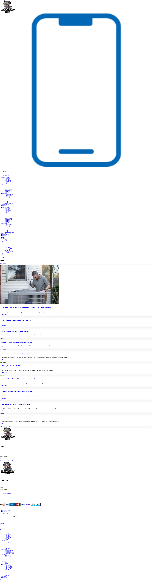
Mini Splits (4, 198)
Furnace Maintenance (9, 189)
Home (3, 237)
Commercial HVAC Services (7, 203)
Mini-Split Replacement (9, 201)
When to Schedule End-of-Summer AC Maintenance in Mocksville (17, 417)
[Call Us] (2, 520)
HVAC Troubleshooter (9, 251)
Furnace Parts (7, 191)
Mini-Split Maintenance (9, 202)
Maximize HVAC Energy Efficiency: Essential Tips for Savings (16, 342)
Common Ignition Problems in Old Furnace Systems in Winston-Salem (18, 378)
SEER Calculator (8, 250)
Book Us (2, 529)
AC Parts (6, 183)
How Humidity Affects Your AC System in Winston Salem (15, 404)
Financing (4, 205)
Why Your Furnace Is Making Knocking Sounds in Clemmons (16, 391)
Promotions (4, 253)
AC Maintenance (8, 181)
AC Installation (8, 178)
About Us (4, 238)
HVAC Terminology (9, 248)
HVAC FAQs (7, 249)
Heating (3, 184)
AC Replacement (8, 180)
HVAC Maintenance (9, 245)
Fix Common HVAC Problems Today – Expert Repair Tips (16, 320)
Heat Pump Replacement (9, 196)
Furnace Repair (8, 187)
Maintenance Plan (5, 204)
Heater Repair (7, 192)
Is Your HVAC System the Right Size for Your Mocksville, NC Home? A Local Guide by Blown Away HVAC (27, 307)
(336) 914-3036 (3, 171)
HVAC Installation (8, 243)
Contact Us (4, 254)
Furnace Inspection (8, 190)
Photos (6, 239)
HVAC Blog (7, 247)
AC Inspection (7, 182)
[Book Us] (1, 527)
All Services (7, 252)
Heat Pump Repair (8, 195)
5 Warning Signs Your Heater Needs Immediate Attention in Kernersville (19, 365)
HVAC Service (8, 242)
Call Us (2, 523)
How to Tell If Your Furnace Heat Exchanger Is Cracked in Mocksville (18, 353)
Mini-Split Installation (9, 199)
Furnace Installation (8, 185)
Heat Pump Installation (9, 194)
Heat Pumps (4, 193)
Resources (4, 241)
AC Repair (7, 179)
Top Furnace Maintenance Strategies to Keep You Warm (15, 331)
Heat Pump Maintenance (9, 197)
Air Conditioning (5, 177)
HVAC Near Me (8, 246)
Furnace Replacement (9, 188)
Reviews (6, 240)
